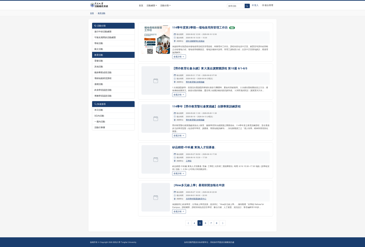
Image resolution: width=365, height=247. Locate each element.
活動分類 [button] (164, 5)
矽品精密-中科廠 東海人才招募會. (194, 147)
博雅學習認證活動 (102, 95)
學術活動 (98, 43)
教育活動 (101, 13)
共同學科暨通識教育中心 (196, 198)
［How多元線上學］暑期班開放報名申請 (198, 185)
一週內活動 (99, 121)
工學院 (188, 160)
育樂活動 (98, 60)
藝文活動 (98, 48)
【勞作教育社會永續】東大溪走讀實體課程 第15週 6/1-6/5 (209, 68)
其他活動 (98, 66)
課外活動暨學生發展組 (195, 41)
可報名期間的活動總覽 (105, 37)
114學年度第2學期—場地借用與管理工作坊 (200, 27)
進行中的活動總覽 (102, 31)
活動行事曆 (99, 127)
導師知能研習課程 (102, 78)
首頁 (141, 5)
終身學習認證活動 (102, 89)
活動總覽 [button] (151, 5)
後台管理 (268, 5)
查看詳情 (178, 56)
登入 (256, 5)
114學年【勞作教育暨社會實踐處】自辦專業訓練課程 (206, 106)
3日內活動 (99, 115)
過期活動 (98, 83)
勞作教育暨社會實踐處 (195, 81)
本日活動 (98, 109)
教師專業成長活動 (102, 72)
